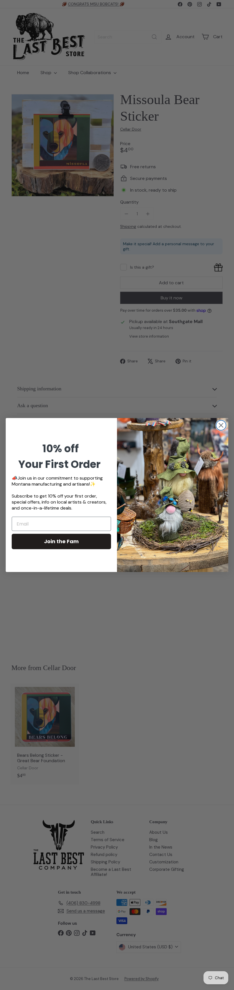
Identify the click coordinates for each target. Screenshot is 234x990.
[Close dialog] (221, 425)
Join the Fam (61, 541)
